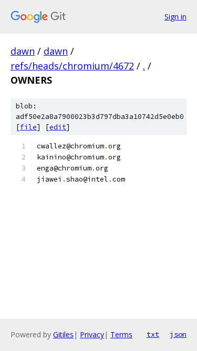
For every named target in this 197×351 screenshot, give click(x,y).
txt (153, 334)
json (178, 334)
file (28, 127)
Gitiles (63, 334)
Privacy (92, 334)
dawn (23, 51)
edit (57, 127)
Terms (121, 334)
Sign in (175, 17)
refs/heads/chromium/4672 (72, 65)
